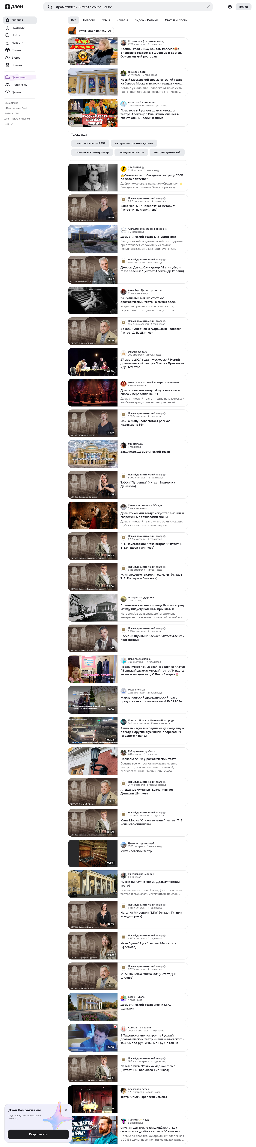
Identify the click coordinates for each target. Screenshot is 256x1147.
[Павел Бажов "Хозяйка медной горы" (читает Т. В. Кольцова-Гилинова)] (93, 1069)
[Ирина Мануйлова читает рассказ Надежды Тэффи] (93, 423)
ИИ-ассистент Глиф (15, 108)
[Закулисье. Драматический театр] (93, 454)
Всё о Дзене (11, 103)
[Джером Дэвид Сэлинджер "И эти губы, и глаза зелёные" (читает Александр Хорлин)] (93, 270)
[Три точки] (184, 42)
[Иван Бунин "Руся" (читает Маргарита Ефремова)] (93, 946)
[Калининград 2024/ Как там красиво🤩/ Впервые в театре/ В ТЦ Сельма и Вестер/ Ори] (93, 51)
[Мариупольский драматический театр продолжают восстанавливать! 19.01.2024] (93, 700)
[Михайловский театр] (93, 854)
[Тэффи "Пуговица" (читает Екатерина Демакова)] (93, 485)
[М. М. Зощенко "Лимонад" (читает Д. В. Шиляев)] (93, 976)
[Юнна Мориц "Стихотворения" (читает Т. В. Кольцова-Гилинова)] (93, 823)
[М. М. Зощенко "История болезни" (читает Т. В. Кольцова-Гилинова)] (93, 577)
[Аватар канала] (124, 43)
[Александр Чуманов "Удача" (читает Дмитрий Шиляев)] (93, 792)
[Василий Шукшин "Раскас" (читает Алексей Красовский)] (93, 638)
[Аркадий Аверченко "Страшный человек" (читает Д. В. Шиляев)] (93, 331)
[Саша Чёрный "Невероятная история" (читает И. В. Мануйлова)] (93, 208)
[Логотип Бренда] (7, 6)
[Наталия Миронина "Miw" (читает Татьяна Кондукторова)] (93, 915)
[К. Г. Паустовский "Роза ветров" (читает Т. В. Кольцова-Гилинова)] (93, 546)
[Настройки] (230, 7)
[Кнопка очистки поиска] (208, 6)
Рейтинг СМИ (12, 113)
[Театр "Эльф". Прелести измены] (93, 1099)
